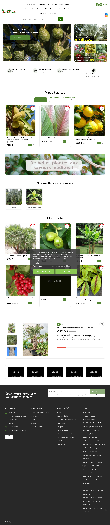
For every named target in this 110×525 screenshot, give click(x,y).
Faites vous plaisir (16, 35)
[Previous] (7, 43)
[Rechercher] (60, 19)
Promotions (86, 412)
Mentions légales (63, 416)
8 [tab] (37, 58)
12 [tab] (50, 58)
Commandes (35, 416)
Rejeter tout (43, 271)
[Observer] (20, 120)
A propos (60, 426)
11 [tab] (47, 58)
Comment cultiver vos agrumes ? (93, 487)
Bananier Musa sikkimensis (51, 137)
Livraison (60, 412)
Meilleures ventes (88, 419)
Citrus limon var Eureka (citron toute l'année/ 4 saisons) (87, 138)
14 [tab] (56, 58)
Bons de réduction (37, 426)
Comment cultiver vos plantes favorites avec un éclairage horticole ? (92, 501)
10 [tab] (44, 58)
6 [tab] (31, 58)
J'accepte (66, 271)
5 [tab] (27, 58)
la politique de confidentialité (87, 395)
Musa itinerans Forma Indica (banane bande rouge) (86, 298)
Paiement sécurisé (63, 430)
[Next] (67, 43)
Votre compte (37, 408)
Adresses (34, 423)
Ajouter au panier (21, 125)
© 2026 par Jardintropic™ (13, 522)
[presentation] (5, 124)
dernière (54, 99)
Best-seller (69, 99)
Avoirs (33, 419)
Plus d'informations (40, 266)
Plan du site (61, 444)
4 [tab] (24, 58)
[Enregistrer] (25, 120)
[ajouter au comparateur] (16, 120)
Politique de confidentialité (66, 433)
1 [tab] (15, 58)
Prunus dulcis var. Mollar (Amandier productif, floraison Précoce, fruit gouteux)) (20, 139)
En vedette (40, 99)
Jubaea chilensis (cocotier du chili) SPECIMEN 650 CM (78, 328)
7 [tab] (34, 58)
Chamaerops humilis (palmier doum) (20, 255)
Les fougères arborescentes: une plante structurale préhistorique (92, 480)
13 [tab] (53, 58)
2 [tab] (18, 58)
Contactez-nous (62, 440)
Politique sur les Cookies (65, 437)
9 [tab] (40, 58)
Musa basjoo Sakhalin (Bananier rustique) (88, 256)
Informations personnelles (40, 412)
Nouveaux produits (88, 416)
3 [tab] (21, 58)
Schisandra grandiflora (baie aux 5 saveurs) (20, 298)
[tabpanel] (37, 42)
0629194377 (13, 426)
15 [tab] (60, 58)
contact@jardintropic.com (17, 430)
